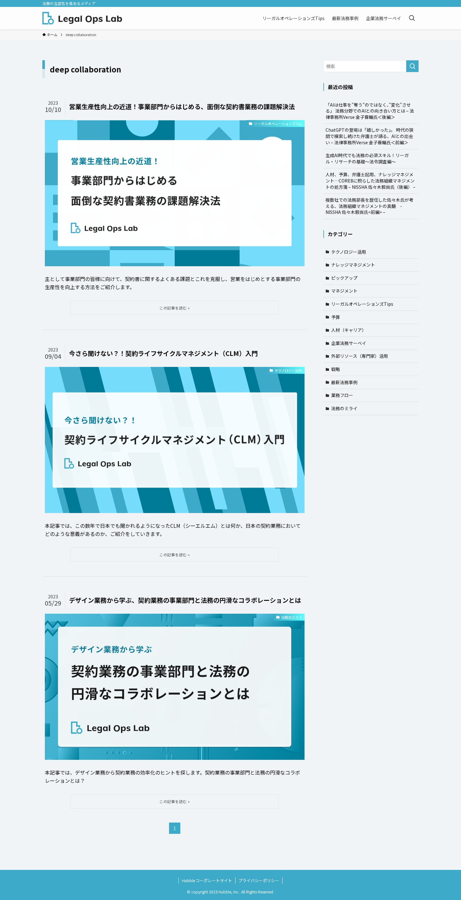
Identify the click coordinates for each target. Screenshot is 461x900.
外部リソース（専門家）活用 (359, 356)
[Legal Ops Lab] (82, 18)
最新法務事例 (344, 382)
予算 (335, 317)
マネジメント (344, 291)
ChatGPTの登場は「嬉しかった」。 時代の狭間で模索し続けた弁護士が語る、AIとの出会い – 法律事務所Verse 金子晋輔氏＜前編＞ (370, 136)
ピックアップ (344, 278)
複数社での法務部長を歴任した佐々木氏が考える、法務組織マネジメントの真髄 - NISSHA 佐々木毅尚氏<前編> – (369, 206)
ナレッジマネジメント (353, 265)
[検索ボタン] (412, 18)
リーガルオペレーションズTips (362, 304)
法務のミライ (344, 408)
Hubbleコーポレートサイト (207, 880)
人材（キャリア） (348, 330)
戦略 (335, 369)
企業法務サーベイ (348, 343)
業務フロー (342, 395)
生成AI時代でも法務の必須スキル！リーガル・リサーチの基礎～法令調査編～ (367, 158)
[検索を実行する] (412, 66)
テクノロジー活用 (348, 252)
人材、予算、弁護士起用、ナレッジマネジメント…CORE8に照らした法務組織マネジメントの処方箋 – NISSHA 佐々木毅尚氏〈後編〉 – (371, 180)
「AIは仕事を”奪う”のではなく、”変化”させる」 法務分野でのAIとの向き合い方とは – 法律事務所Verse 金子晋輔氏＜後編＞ (370, 111)
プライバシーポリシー (258, 880)
